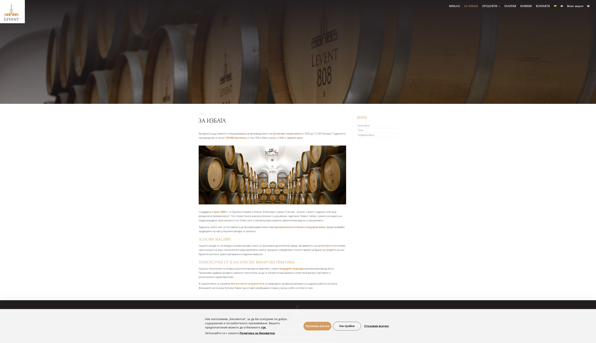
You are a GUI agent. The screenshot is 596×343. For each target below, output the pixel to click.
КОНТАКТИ (543, 6)
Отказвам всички (376, 326)
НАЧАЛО (454, 6)
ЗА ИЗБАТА (471, 6)
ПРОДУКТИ (489, 6)
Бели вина (364, 125)
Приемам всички (317, 326)
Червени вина (366, 135)
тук (263, 327)
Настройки (347, 326)
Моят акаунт (575, 6)
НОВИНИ (526, 6)
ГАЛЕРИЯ (510, 6)
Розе (360, 130)
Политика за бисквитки (257, 333)
